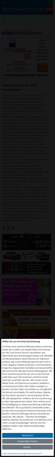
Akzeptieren (27, 435)
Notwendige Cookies (27, 441)
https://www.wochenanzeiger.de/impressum (21, 453)
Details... (27, 447)
